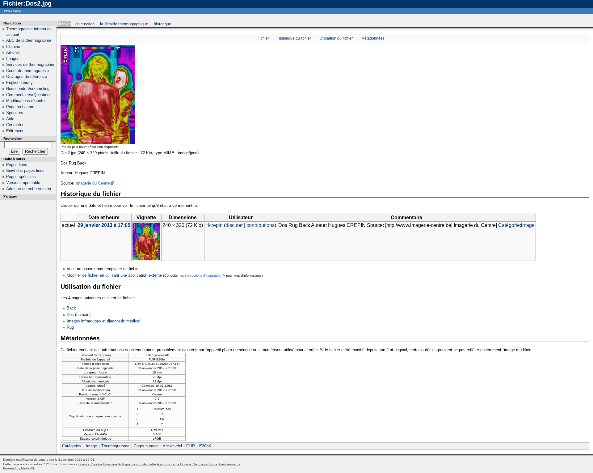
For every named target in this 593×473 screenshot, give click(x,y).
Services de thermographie (30, 64)
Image (91, 446)
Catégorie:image (516, 225)
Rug (70, 327)
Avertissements (229, 464)
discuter (234, 225)
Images (12, 58)
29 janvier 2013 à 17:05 (104, 225)
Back (71, 308)
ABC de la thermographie (28, 40)
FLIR (190, 446)
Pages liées (16, 164)
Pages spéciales (21, 176)
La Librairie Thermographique (124, 24)
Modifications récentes (26, 100)
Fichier (64, 24)
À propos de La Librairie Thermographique (187, 464)
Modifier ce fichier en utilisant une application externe (114, 275)
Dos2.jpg (68, 153)
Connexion (13, 11)
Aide (10, 119)
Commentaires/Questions (29, 94)
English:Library (19, 82)
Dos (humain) (78, 314)
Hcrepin (214, 225)
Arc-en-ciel (172, 446)
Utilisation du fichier (336, 38)
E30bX (205, 446)
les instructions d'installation (200, 275)
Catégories (71, 446)
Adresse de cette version (28, 188)
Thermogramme (115, 446)
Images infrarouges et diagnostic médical (103, 321)
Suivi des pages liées (25, 170)
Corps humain (146, 446)
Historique (162, 24)
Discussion (85, 24)
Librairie (13, 46)
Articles (13, 52)
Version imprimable (23, 182)
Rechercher (12, 138)
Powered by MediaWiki (19, 468)
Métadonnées (373, 38)
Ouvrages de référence (26, 76)
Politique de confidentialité (137, 464)
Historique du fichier (294, 38)
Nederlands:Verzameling (27, 88)
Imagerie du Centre (93, 183)
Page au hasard (20, 106)
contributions (260, 225)
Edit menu (15, 131)
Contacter (14, 124)
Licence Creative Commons (97, 464)
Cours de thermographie (27, 70)
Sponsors (14, 112)
